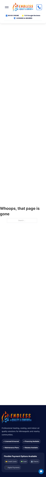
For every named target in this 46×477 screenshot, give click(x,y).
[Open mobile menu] (7, 7)
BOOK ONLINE (13, 15)
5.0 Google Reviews (32, 15)
